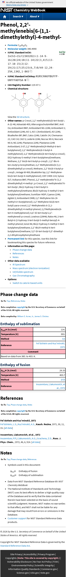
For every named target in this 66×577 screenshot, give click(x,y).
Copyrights (11, 557)
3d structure (23, 116)
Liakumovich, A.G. (26, 438)
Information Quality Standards (24, 569)
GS (63, 338)
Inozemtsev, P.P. (8, 438)
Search (17, 16)
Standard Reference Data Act (15, 545)
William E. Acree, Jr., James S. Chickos (33, 316)
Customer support (17, 518)
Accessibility (30, 554)
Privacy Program (46, 554)
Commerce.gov (49, 569)
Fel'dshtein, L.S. (8, 424)
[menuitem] (5, 16)
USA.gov (34, 572)
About (33, 16)
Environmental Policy (22, 565)
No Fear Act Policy (42, 561)
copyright (21, 307)
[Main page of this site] (5, 16)
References (18, 253)
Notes (16, 257)
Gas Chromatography (24, 275)
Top (8, 301)
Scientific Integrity (44, 565)
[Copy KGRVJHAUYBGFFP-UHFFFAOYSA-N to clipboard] (28, 80)
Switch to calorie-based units (27, 282)
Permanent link (16, 238)
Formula (12, 45)
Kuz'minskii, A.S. (26, 424)
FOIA (55, 561)
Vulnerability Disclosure (19, 561)
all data (8, 427)
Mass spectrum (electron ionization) (31, 268)
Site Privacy (16, 554)
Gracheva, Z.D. (44, 438)
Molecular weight (17, 48)
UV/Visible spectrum (23, 271)
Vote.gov (45, 572)
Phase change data (22, 249)
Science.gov (23, 572)
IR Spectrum (19, 264)
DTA (63, 379)
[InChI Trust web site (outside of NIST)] (62, 54)
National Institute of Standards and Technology (7, 10)
